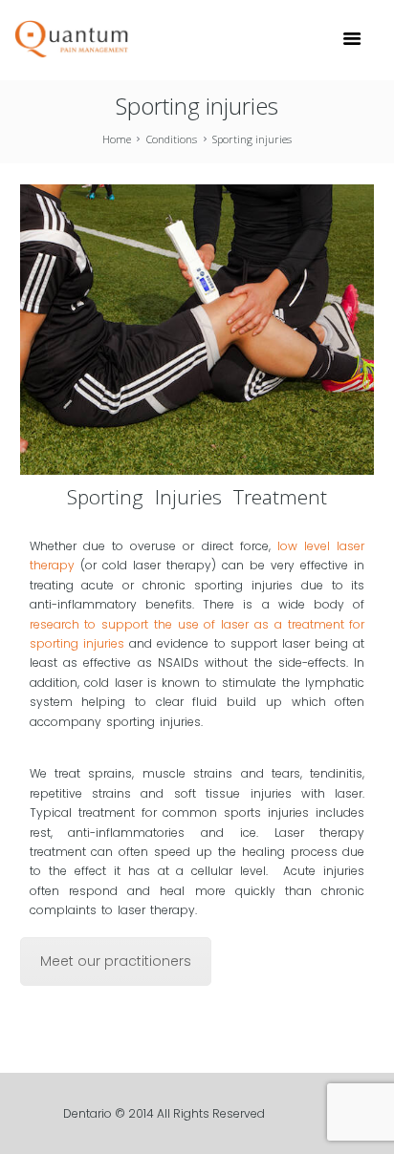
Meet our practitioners (115, 961)
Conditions (171, 139)
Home (116, 139)
